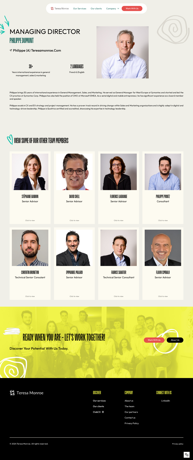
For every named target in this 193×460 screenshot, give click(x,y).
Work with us (132, 8)
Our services (99, 400)
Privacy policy (177, 444)
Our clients (96, 8)
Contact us (130, 417)
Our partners (131, 412)
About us (129, 400)
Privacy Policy (132, 423)
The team (129, 406)
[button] (113, 8)
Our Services (79, 8)
